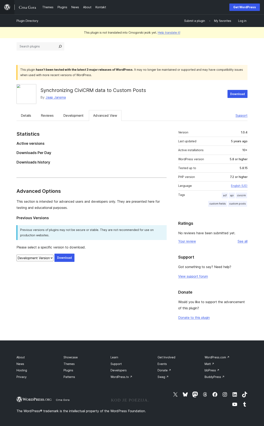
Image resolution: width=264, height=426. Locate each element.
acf (225, 195)
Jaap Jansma (56, 97)
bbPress (212, 370)
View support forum (193, 276)
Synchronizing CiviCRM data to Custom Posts (93, 90)
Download (237, 94)
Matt (209, 364)
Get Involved (166, 357)
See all (243, 241)
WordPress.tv (121, 377)
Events (162, 364)
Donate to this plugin (194, 317)
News (20, 364)
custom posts (237, 203)
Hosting (21, 370)
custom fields (217, 203)
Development (73, 115)
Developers (119, 370)
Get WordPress (244, 7)
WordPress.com (217, 357)
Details (26, 115)
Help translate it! (169, 32)
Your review (187, 241)
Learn (114, 357)
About (20, 357)
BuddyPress (215, 377)
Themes (69, 364)
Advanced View (105, 115)
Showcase (71, 357)
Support (242, 115)
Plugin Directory (27, 20)
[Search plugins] (60, 46)
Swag (163, 377)
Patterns (69, 377)
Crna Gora (63, 399)
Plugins (68, 370)
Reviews (47, 115)
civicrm (241, 195)
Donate (164, 370)
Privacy (21, 377)
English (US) (239, 185)
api (232, 195)
